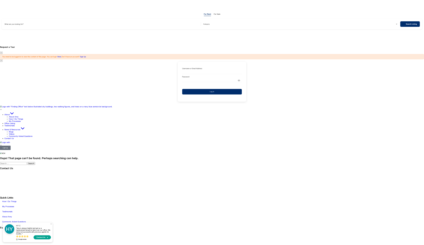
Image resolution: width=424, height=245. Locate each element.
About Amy (7, 217)
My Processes (8, 206)
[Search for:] (13, 163)
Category (206, 24)
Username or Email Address (192, 68)
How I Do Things (9, 201)
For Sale (217, 14)
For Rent (207, 14)
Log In (212, 91)
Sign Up (83, 57)
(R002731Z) (12, 172)
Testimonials (7, 211)
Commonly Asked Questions (14, 222)
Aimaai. (67, 240)
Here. (59, 57)
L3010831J (4, 191)
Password (185, 77)
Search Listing (411, 24)
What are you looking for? (14, 24)
